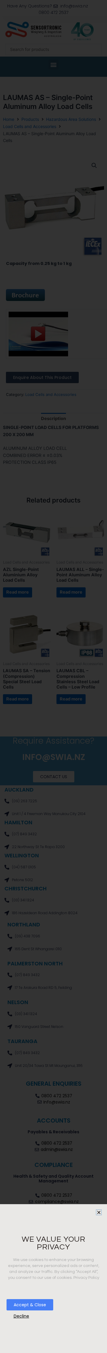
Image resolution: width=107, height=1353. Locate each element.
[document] (53, 676)
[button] (99, 1212)
